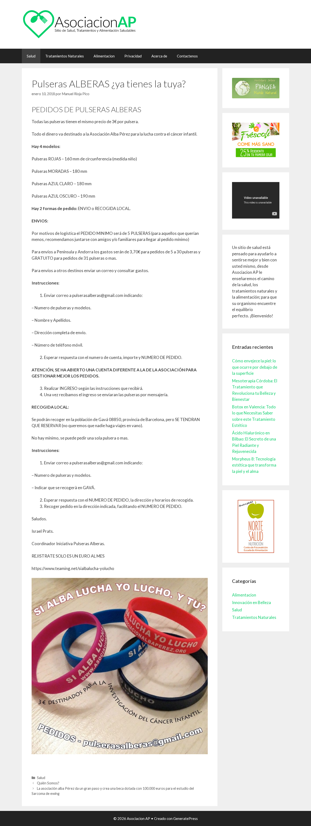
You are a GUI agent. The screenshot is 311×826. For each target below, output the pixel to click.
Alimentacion (104, 56)
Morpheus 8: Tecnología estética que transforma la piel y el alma (254, 465)
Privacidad (133, 56)
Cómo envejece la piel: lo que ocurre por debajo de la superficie (254, 367)
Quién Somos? (48, 783)
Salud (31, 56)
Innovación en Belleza (251, 602)
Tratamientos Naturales (64, 56)
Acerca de (159, 56)
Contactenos (187, 56)
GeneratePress (185, 818)
